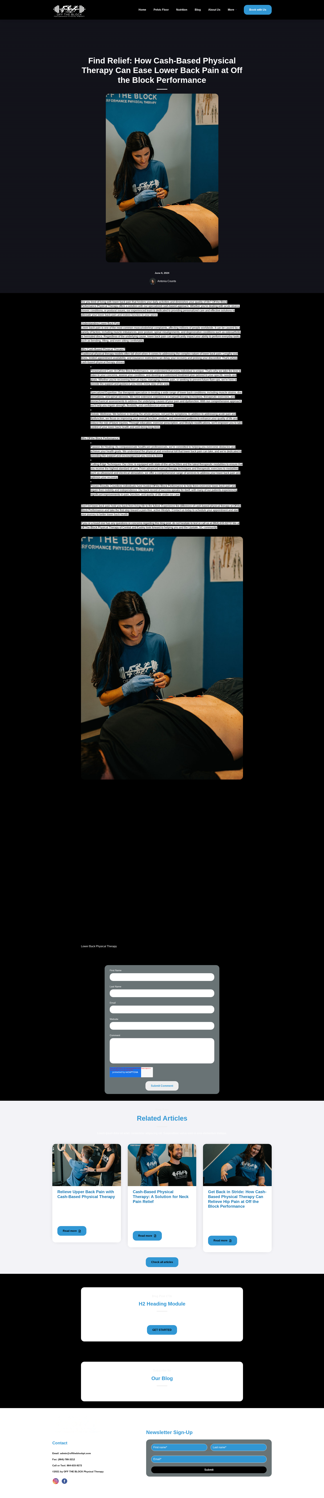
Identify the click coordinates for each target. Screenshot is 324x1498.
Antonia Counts (166, 281)
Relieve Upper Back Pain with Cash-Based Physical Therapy (86, 1194)
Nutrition (181, 9)
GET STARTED (162, 1329)
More (231, 9)
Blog (198, 9)
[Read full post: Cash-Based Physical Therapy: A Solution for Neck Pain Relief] (162, 1164)
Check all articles (162, 1262)
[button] (162, 739)
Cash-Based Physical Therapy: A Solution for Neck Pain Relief (160, 1196)
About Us (214, 9)
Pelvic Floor (161, 9)
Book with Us (257, 9)
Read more (70, 1230)
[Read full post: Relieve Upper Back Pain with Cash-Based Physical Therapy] (86, 1164)
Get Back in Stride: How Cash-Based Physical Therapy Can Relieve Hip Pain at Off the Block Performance (237, 1199)
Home (142, 9)
